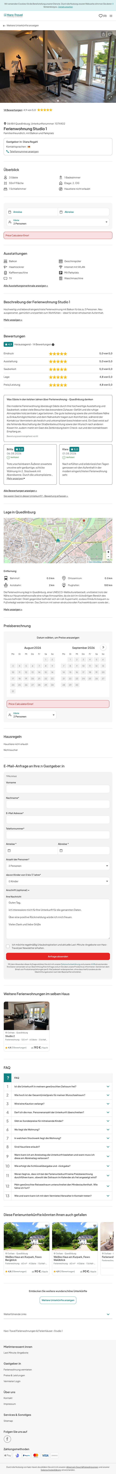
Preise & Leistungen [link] (14, 1375)
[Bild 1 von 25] (58, 66)
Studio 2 (10, 1036)
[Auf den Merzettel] (109, 34)
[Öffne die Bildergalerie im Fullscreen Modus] (110, 97)
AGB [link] (93, 964)
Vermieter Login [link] (12, 1381)
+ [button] (108, 552)
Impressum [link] (10, 1403)
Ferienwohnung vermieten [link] (18, 1369)
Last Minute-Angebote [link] (16, 1352)
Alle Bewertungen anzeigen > (20, 490)
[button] (103, 34)
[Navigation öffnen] (111, 16)
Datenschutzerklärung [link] (70, 964)
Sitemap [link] (8, 1420)
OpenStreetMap (95, 562)
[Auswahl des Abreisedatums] (84, 850)
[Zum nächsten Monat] (103, 647)
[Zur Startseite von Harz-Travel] (13, 15)
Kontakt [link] (8, 1397)
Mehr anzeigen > (13, 609)
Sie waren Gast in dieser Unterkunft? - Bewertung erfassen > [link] (36, 495)
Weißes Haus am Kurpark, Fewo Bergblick (23, 1258)
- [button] (108, 556)
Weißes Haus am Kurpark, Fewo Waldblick (72, 1258)
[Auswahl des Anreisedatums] (32, 850)
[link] (8, 1437)
